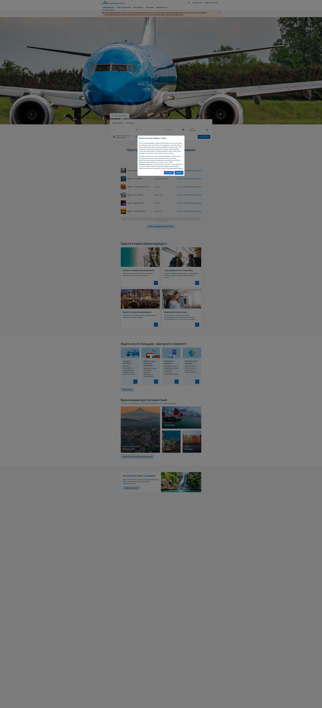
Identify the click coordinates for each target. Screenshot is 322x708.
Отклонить (168, 173)
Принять (179, 173)
